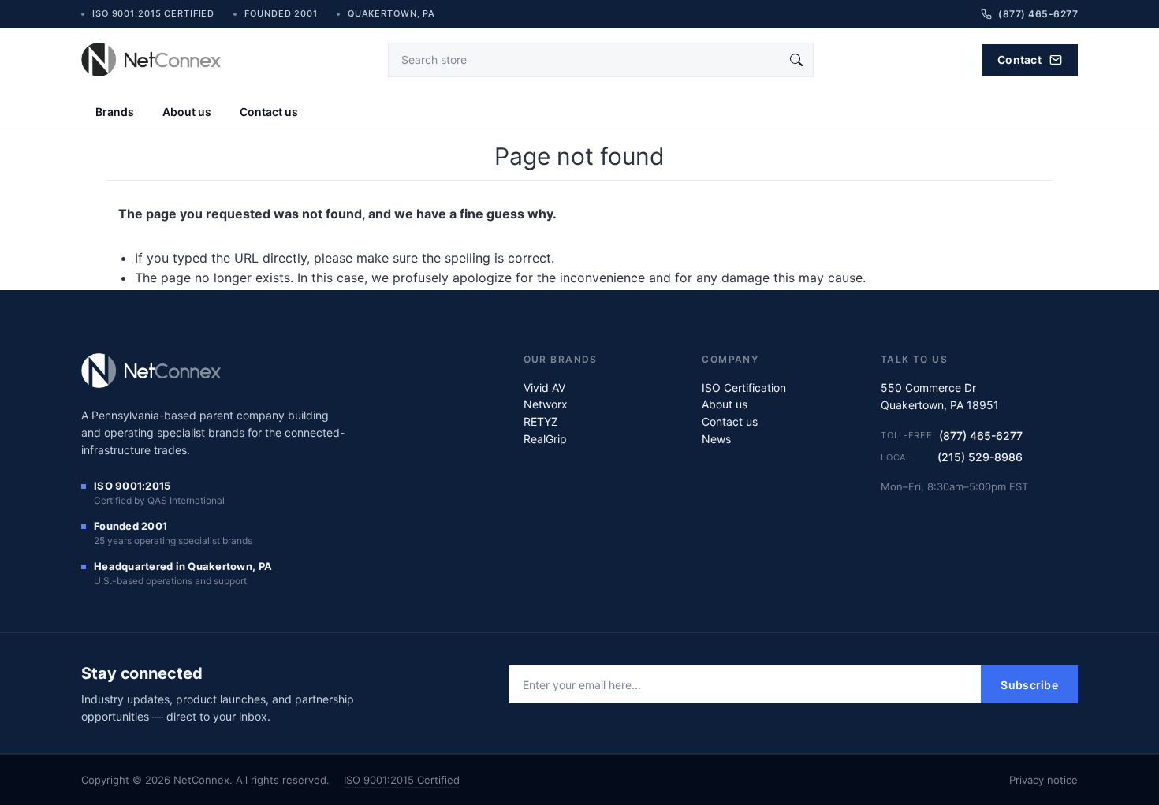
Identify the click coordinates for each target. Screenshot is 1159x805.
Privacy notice (1043, 779)
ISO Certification (744, 387)
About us (186, 111)
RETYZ (541, 421)
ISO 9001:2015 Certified (402, 779)
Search (796, 60)
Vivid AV (544, 387)
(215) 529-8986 (980, 457)
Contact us (269, 111)
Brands (114, 111)
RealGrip (545, 438)
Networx (546, 404)
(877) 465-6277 (981, 435)
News (716, 438)
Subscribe (1029, 684)
